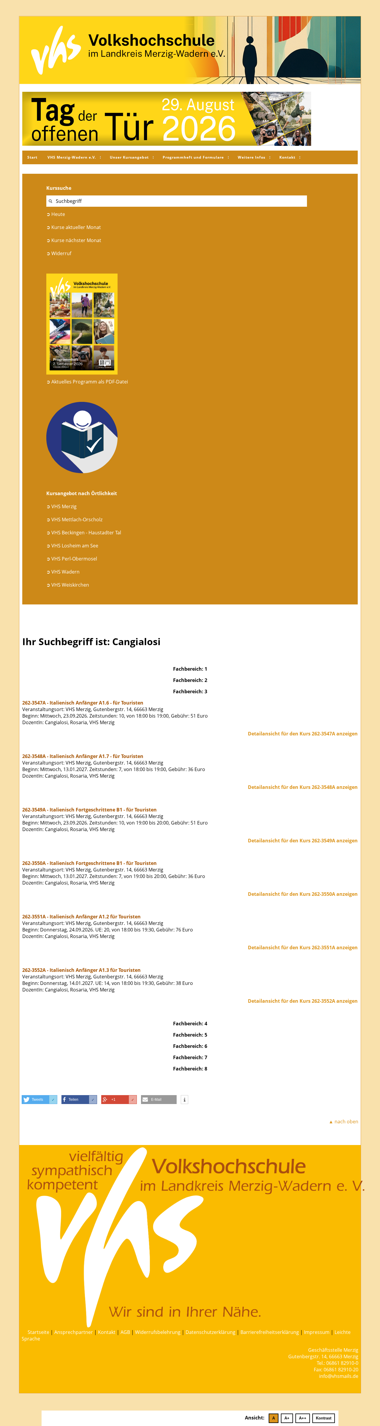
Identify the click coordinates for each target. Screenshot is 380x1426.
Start (32, 157)
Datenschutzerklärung (210, 1332)
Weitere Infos (251, 157)
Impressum (317, 1332)
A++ (302, 1418)
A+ (286, 1418)
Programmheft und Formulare (193, 157)
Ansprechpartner (73, 1332)
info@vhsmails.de (338, 1376)
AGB (125, 1332)
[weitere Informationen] (184, 1100)
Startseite (38, 1332)
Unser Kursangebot (129, 157)
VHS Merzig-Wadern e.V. (72, 157)
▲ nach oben (343, 1121)
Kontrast (323, 1418)
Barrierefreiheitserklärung (269, 1332)
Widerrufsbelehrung (157, 1332)
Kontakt (287, 157)
